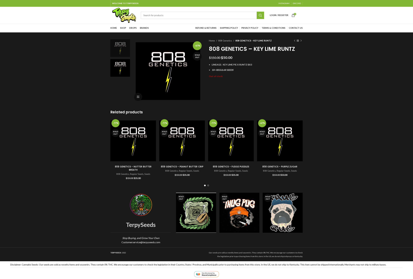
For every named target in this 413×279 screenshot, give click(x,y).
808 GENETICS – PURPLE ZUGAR (279, 166)
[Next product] (301, 40)
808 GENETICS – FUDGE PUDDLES (231, 166)
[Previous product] (294, 40)
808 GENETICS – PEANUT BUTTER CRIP (182, 166)
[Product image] (231, 141)
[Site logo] (123, 15)
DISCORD (297, 3)
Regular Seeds (136, 174)
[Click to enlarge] (138, 97)
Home (212, 40)
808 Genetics (225, 40)
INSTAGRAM (284, 3)
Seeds (147, 174)
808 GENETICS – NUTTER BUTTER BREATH (133, 168)
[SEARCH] (260, 15)
